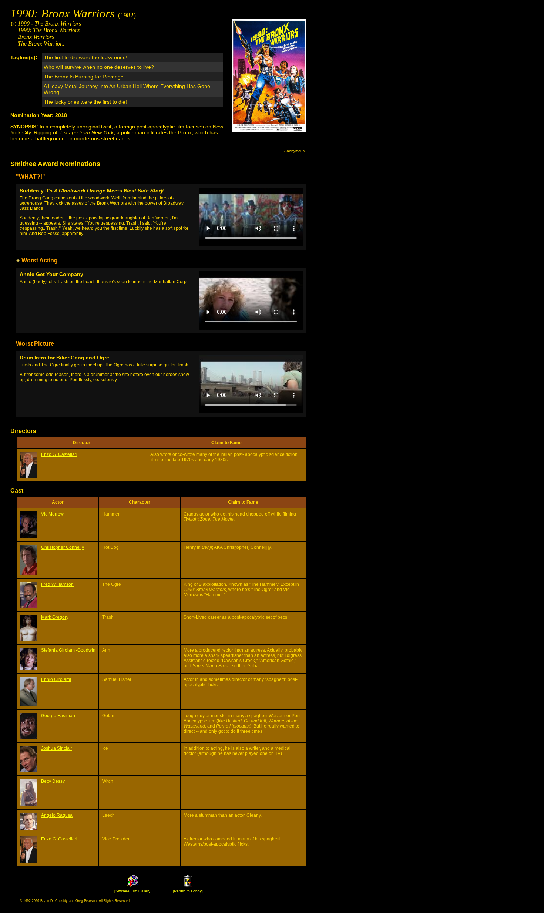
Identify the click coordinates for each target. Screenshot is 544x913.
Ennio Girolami (56, 679)
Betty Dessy (53, 781)
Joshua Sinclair (56, 748)
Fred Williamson (57, 584)
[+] (13, 23)
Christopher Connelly (62, 547)
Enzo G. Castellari (59, 454)
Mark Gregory (54, 617)
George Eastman (58, 715)
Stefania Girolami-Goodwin (68, 650)
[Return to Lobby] (188, 891)
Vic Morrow (52, 514)
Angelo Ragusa (57, 815)
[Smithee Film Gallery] (132, 891)
